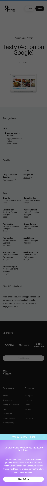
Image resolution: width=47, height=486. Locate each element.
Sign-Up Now (23, 479)
